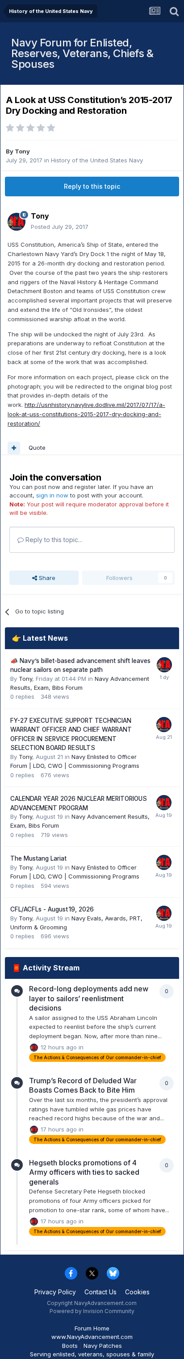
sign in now (52, 495)
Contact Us (100, 1292)
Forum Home (92, 1328)
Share (46, 577)
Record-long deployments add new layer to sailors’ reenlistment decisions (88, 998)
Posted (59, 226)
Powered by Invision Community (92, 1311)
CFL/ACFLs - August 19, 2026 (52, 909)
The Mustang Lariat (38, 858)
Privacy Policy (55, 1292)
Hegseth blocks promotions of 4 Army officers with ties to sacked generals (84, 1172)
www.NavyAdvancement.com (92, 1336)
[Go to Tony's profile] (16, 222)
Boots (70, 1345)
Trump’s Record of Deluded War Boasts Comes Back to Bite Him (83, 1085)
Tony (22, 151)
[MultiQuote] (14, 448)
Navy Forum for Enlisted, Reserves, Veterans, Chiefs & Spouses (82, 53)
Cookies (137, 1292)
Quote (37, 447)
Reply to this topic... (53, 539)
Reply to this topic (92, 186)
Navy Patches (103, 1345)
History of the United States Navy (97, 160)
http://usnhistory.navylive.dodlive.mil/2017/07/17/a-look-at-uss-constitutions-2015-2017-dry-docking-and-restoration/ (86, 414)
